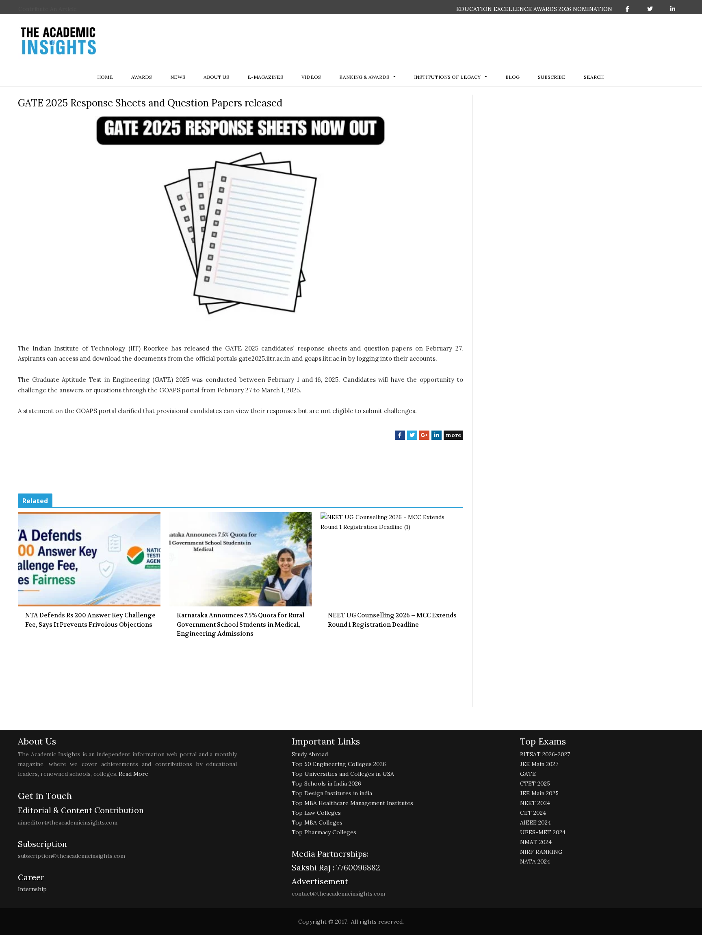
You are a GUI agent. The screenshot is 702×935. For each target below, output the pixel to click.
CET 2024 (533, 812)
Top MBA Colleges (317, 822)
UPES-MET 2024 (543, 832)
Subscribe (552, 77)
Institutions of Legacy (447, 77)
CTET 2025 (535, 783)
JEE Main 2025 (539, 793)
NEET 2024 (535, 803)
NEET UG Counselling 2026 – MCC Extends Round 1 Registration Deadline (392, 620)
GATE (528, 773)
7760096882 (357, 867)
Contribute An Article (47, 9)
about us (216, 77)
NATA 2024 (535, 861)
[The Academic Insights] (58, 41)
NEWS (177, 77)
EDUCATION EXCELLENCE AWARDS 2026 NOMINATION (534, 9)
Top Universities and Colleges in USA (343, 773)
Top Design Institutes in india (332, 793)
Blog (512, 77)
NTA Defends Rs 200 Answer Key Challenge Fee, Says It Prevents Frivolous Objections (90, 620)
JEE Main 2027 (539, 764)
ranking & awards (364, 77)
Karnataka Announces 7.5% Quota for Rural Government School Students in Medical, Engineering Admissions (240, 624)
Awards (141, 77)
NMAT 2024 (536, 842)
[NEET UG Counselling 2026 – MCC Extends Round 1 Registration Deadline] (392, 559)
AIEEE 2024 (535, 822)
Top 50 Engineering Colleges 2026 (339, 764)
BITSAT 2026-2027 (545, 754)
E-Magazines (265, 77)
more (453, 435)
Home (105, 77)
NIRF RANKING (541, 851)
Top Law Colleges (316, 812)
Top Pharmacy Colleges (324, 832)
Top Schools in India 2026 (326, 783)
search (594, 77)
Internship (32, 889)
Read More (133, 773)
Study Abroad (310, 754)
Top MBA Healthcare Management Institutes (352, 803)
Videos (311, 77)
